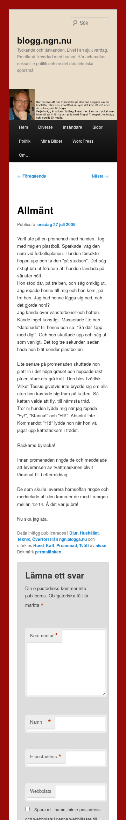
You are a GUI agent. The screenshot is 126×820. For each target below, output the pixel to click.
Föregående (31, 176)
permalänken (48, 552)
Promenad (66, 545)
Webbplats (40, 791)
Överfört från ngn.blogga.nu (59, 539)
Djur (73, 533)
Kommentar (44, 635)
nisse (101, 545)
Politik (24, 141)
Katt (50, 545)
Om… (24, 155)
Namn (40, 722)
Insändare (72, 127)
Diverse (45, 127)
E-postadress (46, 756)
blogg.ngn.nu (44, 40)
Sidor (97, 127)
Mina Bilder (51, 141)
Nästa (100, 176)
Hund (38, 545)
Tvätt (84, 545)
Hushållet (89, 533)
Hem (23, 127)
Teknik (23, 539)
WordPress (82, 141)
